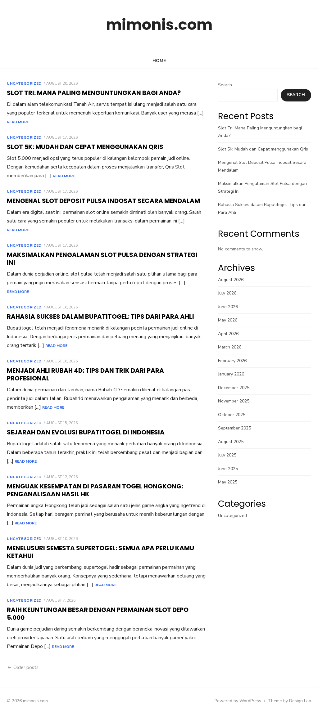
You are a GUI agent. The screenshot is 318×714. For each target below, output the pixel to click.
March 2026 (229, 347)
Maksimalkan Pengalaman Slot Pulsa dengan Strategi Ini (102, 258)
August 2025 (230, 442)
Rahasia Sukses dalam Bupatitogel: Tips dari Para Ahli (100, 316)
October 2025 (231, 415)
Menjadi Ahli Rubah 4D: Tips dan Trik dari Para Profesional (85, 374)
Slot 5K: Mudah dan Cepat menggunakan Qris (85, 146)
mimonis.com (159, 24)
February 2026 (232, 361)
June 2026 (228, 307)
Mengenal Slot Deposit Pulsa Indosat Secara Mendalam (103, 200)
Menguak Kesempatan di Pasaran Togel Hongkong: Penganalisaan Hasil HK (95, 490)
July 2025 (227, 455)
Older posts (26, 667)
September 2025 (234, 428)
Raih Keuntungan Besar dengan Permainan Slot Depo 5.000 (98, 613)
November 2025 (233, 401)
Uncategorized (24, 83)
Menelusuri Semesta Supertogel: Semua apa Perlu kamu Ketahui (100, 552)
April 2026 (228, 334)
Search (225, 85)
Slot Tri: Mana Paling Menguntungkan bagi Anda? (94, 92)
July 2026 (227, 293)
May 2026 (227, 320)
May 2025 (227, 482)
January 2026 (231, 374)
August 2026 (230, 280)
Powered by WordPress (238, 701)
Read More (18, 121)
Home (159, 61)
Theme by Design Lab (289, 701)
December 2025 (233, 388)
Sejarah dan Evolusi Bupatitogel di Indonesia (86, 432)
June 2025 (228, 469)
